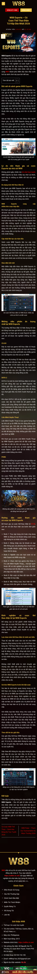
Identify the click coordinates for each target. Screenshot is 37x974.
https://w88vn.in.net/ (12, 876)
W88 (7, 72)
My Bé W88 (27, 29)
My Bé (23, 962)
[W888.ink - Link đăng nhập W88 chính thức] (18, 3)
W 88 (33, 524)
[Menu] (3, 3)
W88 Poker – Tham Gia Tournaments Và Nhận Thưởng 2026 (28, 830)
